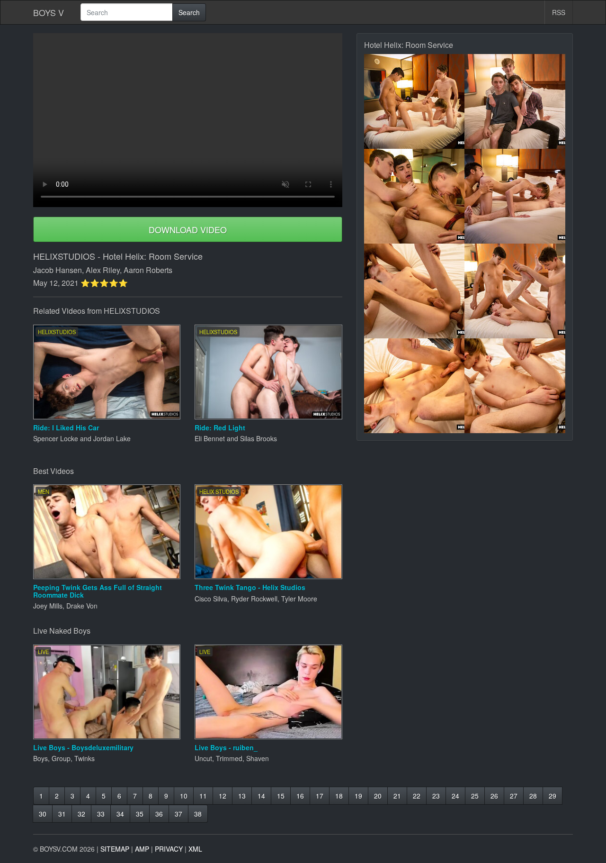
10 (183, 795)
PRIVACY (169, 849)
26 (494, 795)
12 (222, 795)
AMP (142, 849)
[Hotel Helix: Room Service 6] (514, 291)
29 (552, 795)
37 (178, 813)
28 (533, 795)
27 (513, 795)
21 (397, 795)
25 (475, 795)
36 (159, 813)
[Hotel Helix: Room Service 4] (514, 196)
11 (203, 795)
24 (455, 795)
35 (139, 813)
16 (300, 795)
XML (195, 849)
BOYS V (48, 12)
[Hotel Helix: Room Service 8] (514, 385)
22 (416, 795)
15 (281, 795)
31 (62, 813)
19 (358, 795)
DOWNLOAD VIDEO (188, 229)
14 (261, 795)
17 (319, 795)
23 (436, 795)
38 (198, 813)
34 (120, 813)
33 (101, 813)
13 (242, 795)
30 (42, 813)
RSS (558, 12)
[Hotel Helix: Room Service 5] (414, 291)
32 (81, 813)
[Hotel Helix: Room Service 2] (514, 101)
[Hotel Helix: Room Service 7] (414, 385)
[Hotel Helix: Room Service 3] (414, 196)
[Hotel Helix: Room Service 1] (414, 101)
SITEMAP (114, 849)
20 (378, 795)
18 (339, 795)
